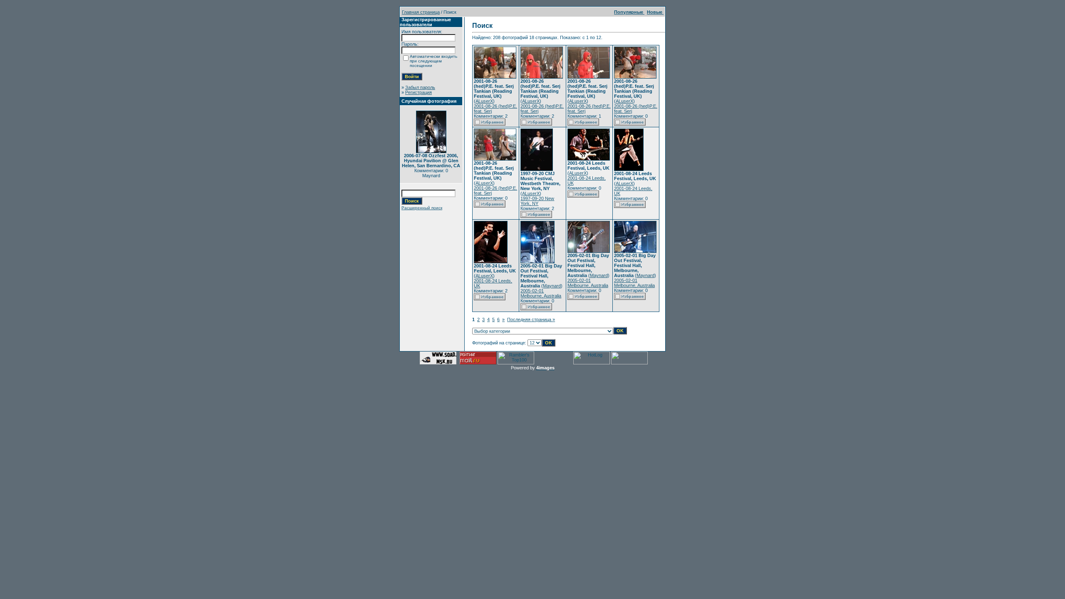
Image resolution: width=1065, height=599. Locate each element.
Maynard (552, 285)
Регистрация (418, 92)
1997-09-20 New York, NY (537, 201)
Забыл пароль (420, 87)
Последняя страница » (531, 319)
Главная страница (421, 12)
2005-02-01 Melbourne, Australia (540, 293)
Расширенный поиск (421, 207)
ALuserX (484, 101)
